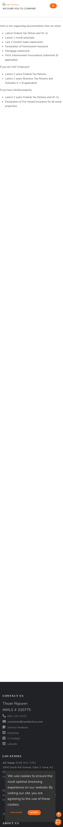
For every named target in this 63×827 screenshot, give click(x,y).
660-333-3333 (17, 716)
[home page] (11, 3)
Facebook (13, 733)
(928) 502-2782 (26, 763)
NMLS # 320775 (17, 709)
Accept (34, 812)
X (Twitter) (13, 738)
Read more (16, 812)
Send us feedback (17, 727)
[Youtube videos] (58, 814)
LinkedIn (12, 744)
